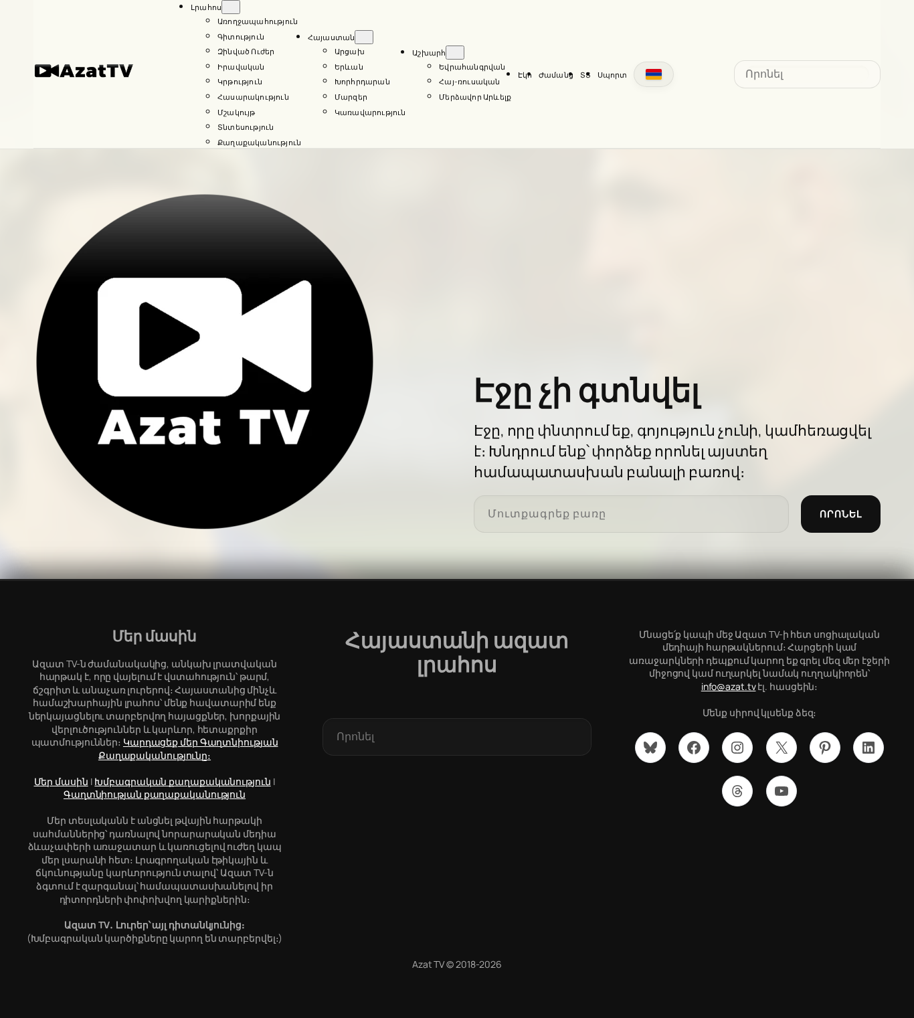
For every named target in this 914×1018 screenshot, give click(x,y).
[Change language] (654, 74)
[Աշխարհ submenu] (455, 53)
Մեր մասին (61, 781)
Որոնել (841, 513)
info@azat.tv (728, 686)
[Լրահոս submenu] (230, 7)
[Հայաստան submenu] (364, 37)
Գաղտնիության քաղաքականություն (155, 794)
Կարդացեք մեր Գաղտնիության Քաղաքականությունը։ (188, 749)
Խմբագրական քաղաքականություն (182, 781)
